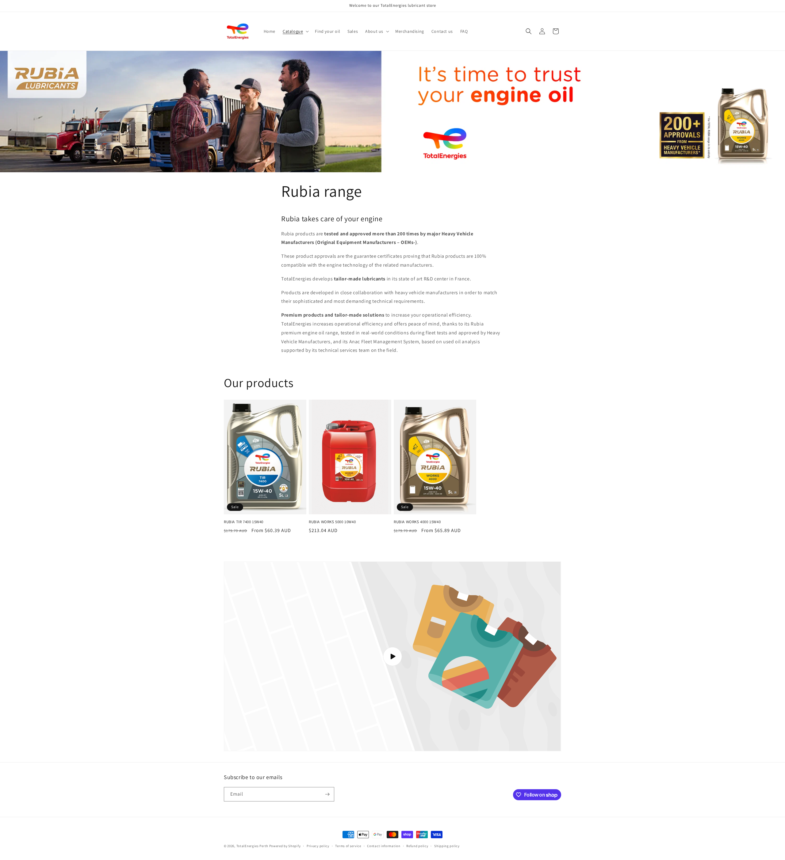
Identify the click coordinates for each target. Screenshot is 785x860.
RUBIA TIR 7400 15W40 (243, 521)
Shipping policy (447, 846)
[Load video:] (392, 656)
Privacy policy (318, 846)
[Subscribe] (327, 794)
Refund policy (417, 846)
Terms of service (348, 846)
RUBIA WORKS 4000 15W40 (417, 521)
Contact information (383, 846)
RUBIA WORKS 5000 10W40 (332, 521)
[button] (295, 31)
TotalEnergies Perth (252, 846)
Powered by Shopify (285, 846)
